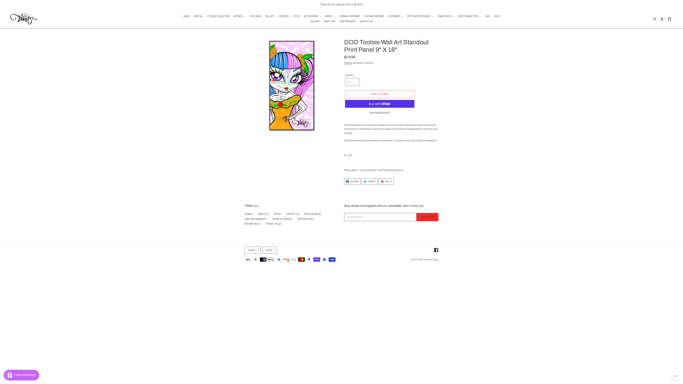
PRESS (277, 214)
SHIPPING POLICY (306, 219)
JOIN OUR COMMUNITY (256, 219)
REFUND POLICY (253, 223)
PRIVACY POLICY (274, 223)
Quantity (349, 75)
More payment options (380, 112)
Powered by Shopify (430, 259)
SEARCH (249, 214)
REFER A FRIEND (312, 214)
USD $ (269, 250)
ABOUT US (263, 214)
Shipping (348, 62)
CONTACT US (292, 214)
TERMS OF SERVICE (282, 219)
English (251, 250)
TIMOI (420, 259)
